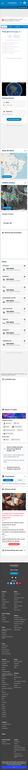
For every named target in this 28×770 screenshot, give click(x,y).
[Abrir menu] (2, 3)
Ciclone (3, 706)
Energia (4, 682)
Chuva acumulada (6, 653)
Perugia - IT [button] (16, 31)
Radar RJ (4, 647)
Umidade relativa (18, 601)
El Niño (3, 708)
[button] (20, 3)
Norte (3, 698)
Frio (3, 700)
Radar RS (4, 714)
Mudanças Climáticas (7, 688)
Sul (2, 690)
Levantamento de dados (20, 681)
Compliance (17, 741)
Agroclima (4, 663)
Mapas (16, 591)
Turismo (4, 712)
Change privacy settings (19, 749)
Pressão (7, 426)
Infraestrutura (5, 684)
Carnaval (4, 716)
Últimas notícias (6, 661)
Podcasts (4, 634)
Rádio (15, 667)
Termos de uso (17, 753)
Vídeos (4, 734)
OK (14, 767)
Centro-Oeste (5, 694)
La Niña (4, 710)
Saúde (3, 667)
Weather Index (17, 687)
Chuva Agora (16, 439)
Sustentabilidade (6, 671)
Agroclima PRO (17, 677)
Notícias (4, 659)
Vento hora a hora (18, 623)
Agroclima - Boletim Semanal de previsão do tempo (7, 675)
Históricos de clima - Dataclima (7, 630)
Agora (4, 26)
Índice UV (16, 625)
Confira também (6, 739)
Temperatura (8, 423)
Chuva (17, 423)
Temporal (4, 702)
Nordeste (4, 696)
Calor (3, 704)
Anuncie (16, 743)
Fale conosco (17, 745)
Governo (4, 686)
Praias (3, 605)
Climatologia (17, 629)
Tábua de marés (18, 627)
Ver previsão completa (14, 119)
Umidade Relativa (18, 426)
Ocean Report (17, 683)
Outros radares (5, 649)
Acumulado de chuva (19, 597)
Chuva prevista (5, 651)
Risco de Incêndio (9, 433)
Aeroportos (8, 480)
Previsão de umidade (19, 621)
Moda (3, 680)
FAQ (15, 751)
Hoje (10, 26)
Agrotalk (4, 726)
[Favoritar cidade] (21, 31)
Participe (4, 741)
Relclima (4, 632)
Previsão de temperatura (20, 619)
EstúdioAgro (5, 728)
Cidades (20, 480)
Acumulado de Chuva (10, 430)
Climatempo (14, 573)
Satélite (7, 439)
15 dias (3, 603)
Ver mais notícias (14, 544)
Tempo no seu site (6, 743)
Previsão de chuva (18, 617)
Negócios (4, 678)
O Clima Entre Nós (6, 724)
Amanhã (17, 26)
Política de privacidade (16, 764)
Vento (21, 430)
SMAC (15, 675)
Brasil (3, 593)
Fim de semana (5, 601)
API (15, 679)
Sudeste (4, 692)
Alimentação (5, 665)
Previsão (4, 591)
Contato (16, 739)
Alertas (3, 669)
